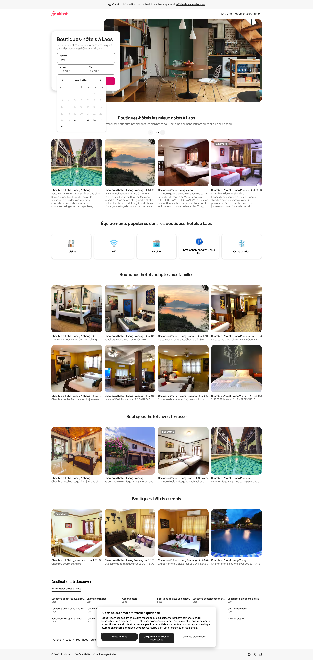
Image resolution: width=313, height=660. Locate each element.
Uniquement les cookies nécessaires (156, 638)
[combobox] (85, 59)
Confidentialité (82, 654)
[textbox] (71, 71)
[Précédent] (150, 132)
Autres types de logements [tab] (66, 588)
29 (94, 120)
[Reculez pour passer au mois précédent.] (63, 80)
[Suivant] (162, 132)
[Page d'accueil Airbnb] (59, 14)
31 (62, 127)
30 (100, 120)
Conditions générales (104, 654)
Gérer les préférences (194, 636)
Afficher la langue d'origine (190, 4)
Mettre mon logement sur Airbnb (240, 13)
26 (75, 120)
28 (88, 120)
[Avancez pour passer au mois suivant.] (100, 80)
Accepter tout (119, 636)
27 (81, 120)
